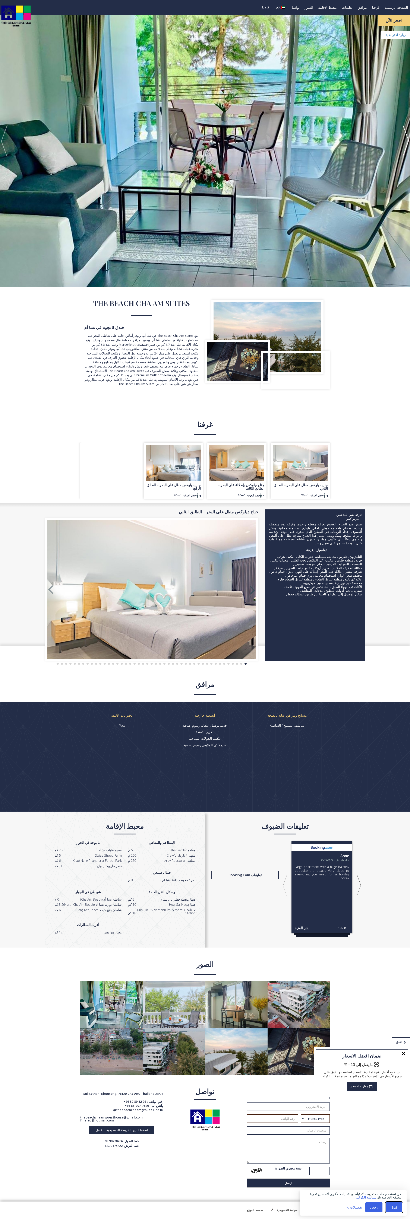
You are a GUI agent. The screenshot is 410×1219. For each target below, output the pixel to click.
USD (265, 7)
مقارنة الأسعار (359, 1086)
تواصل (295, 7)
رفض (374, 1207)
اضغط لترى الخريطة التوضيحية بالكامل (122, 1130)
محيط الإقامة (327, 7)
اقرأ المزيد (302, 927)
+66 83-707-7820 (137, 1105)
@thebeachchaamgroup (131, 1110)
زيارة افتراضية (395, 34)
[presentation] (4, 141)
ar (278, 7)
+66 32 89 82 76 (135, 1101)
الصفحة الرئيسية (396, 7)
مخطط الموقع (255, 1210)
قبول (394, 1207)
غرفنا (375, 7)
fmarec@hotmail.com (97, 1120)
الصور (309, 7)
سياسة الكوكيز (366, 1197)
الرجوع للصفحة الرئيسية (390, 1196)
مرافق (362, 7)
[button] (245, 664)
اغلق (399, 1042)
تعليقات (347, 7)
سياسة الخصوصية (287, 1210)
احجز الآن (394, 20)
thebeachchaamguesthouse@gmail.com (111, 1117)
